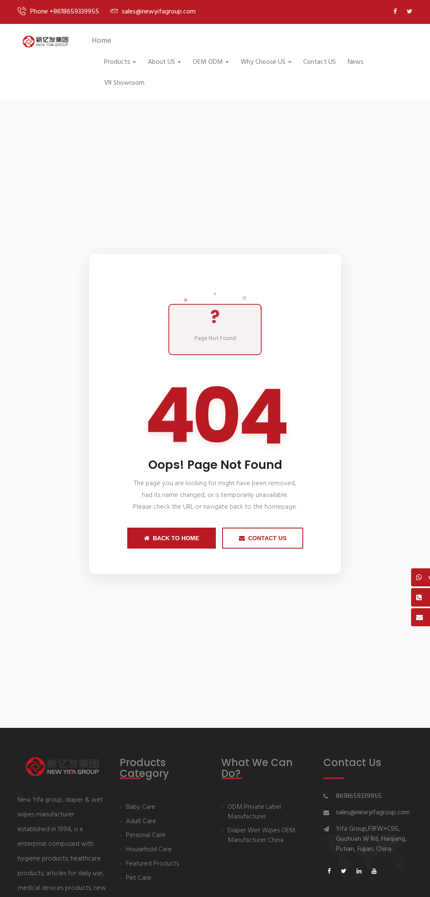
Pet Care (138, 878)
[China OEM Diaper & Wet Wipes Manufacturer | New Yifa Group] (45, 41)
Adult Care (141, 821)
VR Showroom (124, 83)
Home (101, 41)
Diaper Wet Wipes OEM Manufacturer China (261, 835)
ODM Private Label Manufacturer (254, 812)
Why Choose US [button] (263, 62)
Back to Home (176, 538)
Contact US (319, 62)
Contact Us (267, 538)
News (356, 62)
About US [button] (161, 62)
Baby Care (140, 807)
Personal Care (145, 835)
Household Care (149, 850)
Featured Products (152, 864)
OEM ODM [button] (208, 62)
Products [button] (117, 62)
